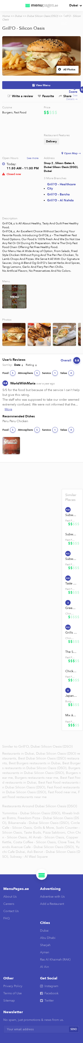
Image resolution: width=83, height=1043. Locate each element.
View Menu (43, 85)
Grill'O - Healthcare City (61, 186)
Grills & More (71, 632)
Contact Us (11, 911)
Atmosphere (28, 373)
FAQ (6, 918)
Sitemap (9, 1000)
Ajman (44, 952)
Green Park (71, 608)
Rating (30, 365)
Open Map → (72, 153)
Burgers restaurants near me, (37, 777)
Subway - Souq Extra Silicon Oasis (71, 559)
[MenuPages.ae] (41, 5)
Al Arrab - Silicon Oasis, (47, 837)
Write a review (22, 96)
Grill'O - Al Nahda (60, 200)
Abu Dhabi (48, 938)
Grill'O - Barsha (58, 194)
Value (66, 373)
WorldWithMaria (32, 383)
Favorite (48, 96)
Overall (70, 360)
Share (67, 96)
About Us (10, 897)
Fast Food (20, 112)
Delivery (51, 141)
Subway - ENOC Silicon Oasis (71, 515)
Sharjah (45, 945)
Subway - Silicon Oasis (71, 534)
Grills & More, (44, 827)
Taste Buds (71, 583)
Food (8, 373)
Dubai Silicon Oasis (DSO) (42, 16)
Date (17, 365)
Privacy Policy (12, 986)
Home (6, 16)
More (8, 409)
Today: (11, 164)
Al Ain (44, 967)
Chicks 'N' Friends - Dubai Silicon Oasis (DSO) (71, 671)
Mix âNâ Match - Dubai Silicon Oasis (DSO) (71, 715)
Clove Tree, (66, 842)
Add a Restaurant (52, 904)
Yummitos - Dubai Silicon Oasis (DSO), (31, 813)
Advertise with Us (52, 897)
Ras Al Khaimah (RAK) (55, 959)
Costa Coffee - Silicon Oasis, (35, 842)
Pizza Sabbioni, (54, 832)
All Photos (69, 69)
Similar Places (70, 497)
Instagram (51, 986)
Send (73, 1029)
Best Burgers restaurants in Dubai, (35, 763)
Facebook (51, 993)
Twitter (49, 1000)
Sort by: (7, 365)
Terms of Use (12, 993)
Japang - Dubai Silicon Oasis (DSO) (71, 696)
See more (33, 158)
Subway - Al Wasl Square (29, 856)
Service (49, 373)
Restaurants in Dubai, (19, 753)
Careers (8, 904)
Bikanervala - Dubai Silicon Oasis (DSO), (39, 823)
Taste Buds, (33, 832)
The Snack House (71, 652)
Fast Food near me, (63, 792)
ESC (64, 23)
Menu (14, 297)
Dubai (73, 5)
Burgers (7, 112)
